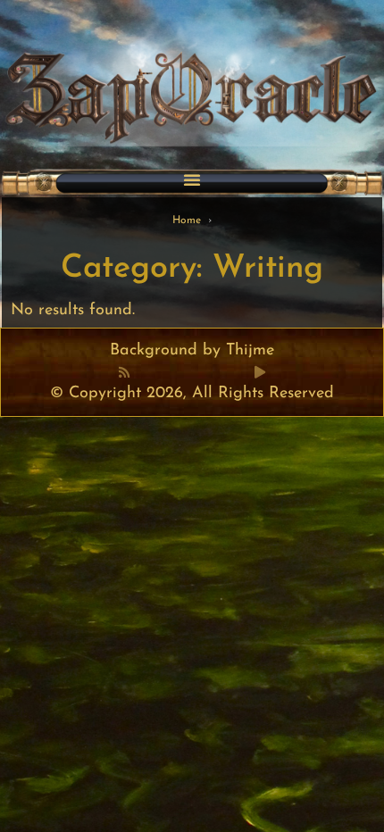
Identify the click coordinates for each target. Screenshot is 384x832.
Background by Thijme (192, 351)
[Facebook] (143, 372)
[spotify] (241, 372)
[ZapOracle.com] (192, 77)
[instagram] (221, 372)
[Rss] (124, 372)
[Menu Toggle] (192, 179)
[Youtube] (182, 372)
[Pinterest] (162, 372)
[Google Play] (260, 372)
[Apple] (202, 372)
